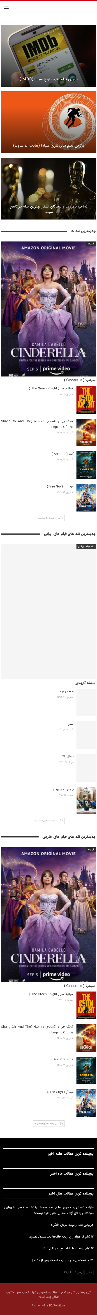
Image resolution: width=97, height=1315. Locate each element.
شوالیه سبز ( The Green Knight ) (51, 388)
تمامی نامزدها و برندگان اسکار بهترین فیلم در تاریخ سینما (48, 209)
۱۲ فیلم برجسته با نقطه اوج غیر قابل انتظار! (67, 1248)
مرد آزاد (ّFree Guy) (60, 486)
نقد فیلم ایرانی (86, 546)
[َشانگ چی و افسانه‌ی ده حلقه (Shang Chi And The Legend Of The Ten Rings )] (86, 432)
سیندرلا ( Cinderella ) (79, 380)
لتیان (70, 724)
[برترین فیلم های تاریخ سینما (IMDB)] (48, 56)
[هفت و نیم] (86, 702)
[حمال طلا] (86, 768)
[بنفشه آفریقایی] (48, 611)
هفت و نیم (67, 691)
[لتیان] (86, 735)
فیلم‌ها (91, 243)
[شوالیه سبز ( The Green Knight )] (86, 399)
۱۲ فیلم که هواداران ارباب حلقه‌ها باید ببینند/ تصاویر (61, 1237)
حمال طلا (68, 756)
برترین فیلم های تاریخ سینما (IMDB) (49, 79)
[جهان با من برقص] (86, 800)
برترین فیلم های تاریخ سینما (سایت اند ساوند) (48, 146)
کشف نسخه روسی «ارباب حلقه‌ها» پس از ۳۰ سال (62, 1260)
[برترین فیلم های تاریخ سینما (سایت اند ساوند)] (48, 122)
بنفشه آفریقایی (84, 683)
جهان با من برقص (62, 789)
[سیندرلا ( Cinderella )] (48, 308)
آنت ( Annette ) (62, 454)
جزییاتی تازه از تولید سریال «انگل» (72, 1225)
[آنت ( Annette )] (86, 465)
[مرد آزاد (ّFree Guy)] (86, 498)
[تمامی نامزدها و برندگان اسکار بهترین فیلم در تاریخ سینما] (48, 188)
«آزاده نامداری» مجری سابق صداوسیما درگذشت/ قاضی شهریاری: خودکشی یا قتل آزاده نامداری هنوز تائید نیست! (48, 1210)
